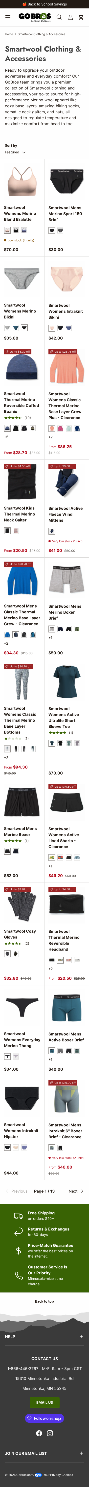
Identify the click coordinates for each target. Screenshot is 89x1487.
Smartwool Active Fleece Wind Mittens (65, 514)
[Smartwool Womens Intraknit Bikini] (66, 279)
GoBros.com (24, 1475)
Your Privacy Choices (58, 1475)
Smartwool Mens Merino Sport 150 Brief (65, 213)
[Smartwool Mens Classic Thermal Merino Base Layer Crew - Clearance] (22, 580)
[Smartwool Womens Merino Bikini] (22, 279)
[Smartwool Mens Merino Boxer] (22, 802)
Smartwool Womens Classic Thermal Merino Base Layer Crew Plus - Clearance (65, 405)
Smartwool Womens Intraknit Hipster (21, 1130)
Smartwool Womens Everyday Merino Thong (22, 1039)
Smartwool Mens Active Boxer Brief (66, 1036)
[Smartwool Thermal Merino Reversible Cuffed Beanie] (22, 367)
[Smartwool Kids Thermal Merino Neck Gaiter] (22, 482)
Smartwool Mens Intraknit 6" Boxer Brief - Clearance (65, 1130)
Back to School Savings (47, 4)
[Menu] (7, 17)
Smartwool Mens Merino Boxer (20, 831)
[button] (81, 17)
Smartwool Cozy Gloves (20, 934)
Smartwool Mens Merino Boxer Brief (64, 612)
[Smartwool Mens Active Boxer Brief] (66, 1007)
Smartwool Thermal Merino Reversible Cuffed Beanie (21, 402)
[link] (18, 1191)
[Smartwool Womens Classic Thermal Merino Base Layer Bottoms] (22, 682)
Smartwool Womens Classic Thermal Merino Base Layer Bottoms (20, 720)
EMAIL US (44, 1402)
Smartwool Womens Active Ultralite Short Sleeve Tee (63, 717)
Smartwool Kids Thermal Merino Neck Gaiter (19, 514)
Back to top (44, 1301)
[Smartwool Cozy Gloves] (22, 905)
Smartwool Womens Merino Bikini (20, 311)
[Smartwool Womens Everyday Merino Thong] (22, 1007)
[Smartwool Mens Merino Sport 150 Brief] (66, 181)
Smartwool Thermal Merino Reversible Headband (64, 940)
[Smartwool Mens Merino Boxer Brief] (66, 580)
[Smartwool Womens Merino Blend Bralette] (22, 181)
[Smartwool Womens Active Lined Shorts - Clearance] (66, 802)
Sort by (11, 145)
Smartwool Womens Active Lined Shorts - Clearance (63, 837)
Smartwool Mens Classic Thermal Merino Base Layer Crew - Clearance (22, 614)
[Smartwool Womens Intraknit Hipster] (22, 1098)
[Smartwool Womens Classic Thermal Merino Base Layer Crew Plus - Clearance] (66, 367)
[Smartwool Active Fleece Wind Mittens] (66, 482)
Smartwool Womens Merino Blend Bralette (20, 213)
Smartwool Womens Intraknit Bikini (65, 311)
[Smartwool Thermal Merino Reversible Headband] (66, 905)
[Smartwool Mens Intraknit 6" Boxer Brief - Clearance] (66, 1098)
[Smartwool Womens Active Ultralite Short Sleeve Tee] (66, 682)
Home (9, 34)
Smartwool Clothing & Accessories (41, 34)
